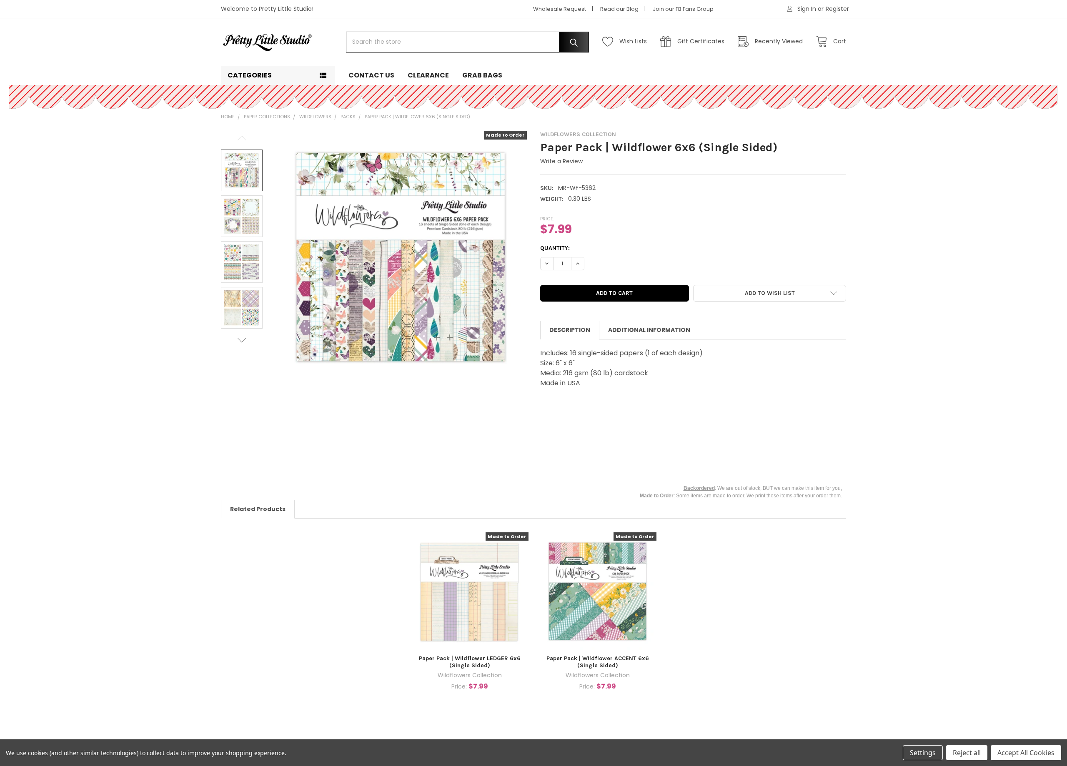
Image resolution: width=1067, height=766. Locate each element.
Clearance (428, 75)
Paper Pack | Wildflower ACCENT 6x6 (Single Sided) (597, 662)
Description (569, 330)
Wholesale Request (559, 9)
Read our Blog (619, 9)
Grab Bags (482, 75)
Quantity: (555, 248)
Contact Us (371, 75)
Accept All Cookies (1025, 752)
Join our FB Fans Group (683, 9)
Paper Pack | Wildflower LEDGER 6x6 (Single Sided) (470, 662)
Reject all (967, 752)
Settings (923, 752)
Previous (242, 138)
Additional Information (649, 330)
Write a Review (561, 161)
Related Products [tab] (258, 509)
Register (837, 9)
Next (242, 340)
